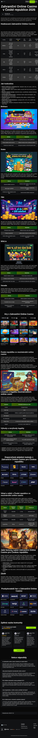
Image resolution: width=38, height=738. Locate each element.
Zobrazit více (19, 650)
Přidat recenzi (31, 627)
